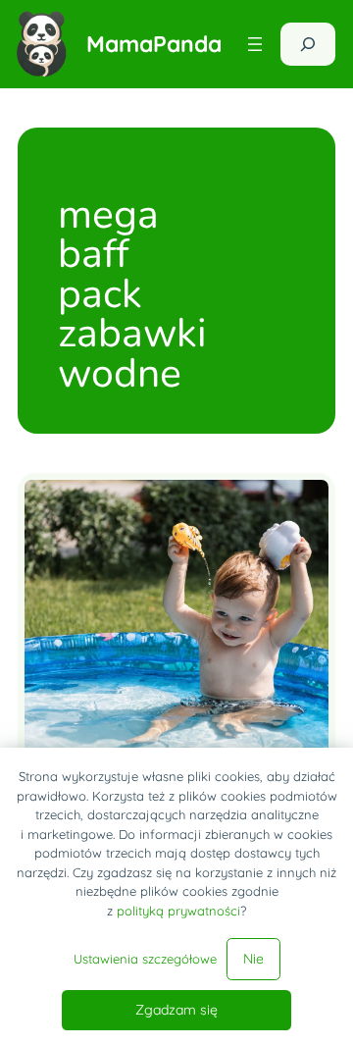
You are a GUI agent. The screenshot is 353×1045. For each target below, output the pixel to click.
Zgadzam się (176, 1010)
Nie (253, 958)
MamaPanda (154, 43)
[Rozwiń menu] (255, 44)
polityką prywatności (178, 910)
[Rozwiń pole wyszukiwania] (307, 44)
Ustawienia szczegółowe (145, 959)
